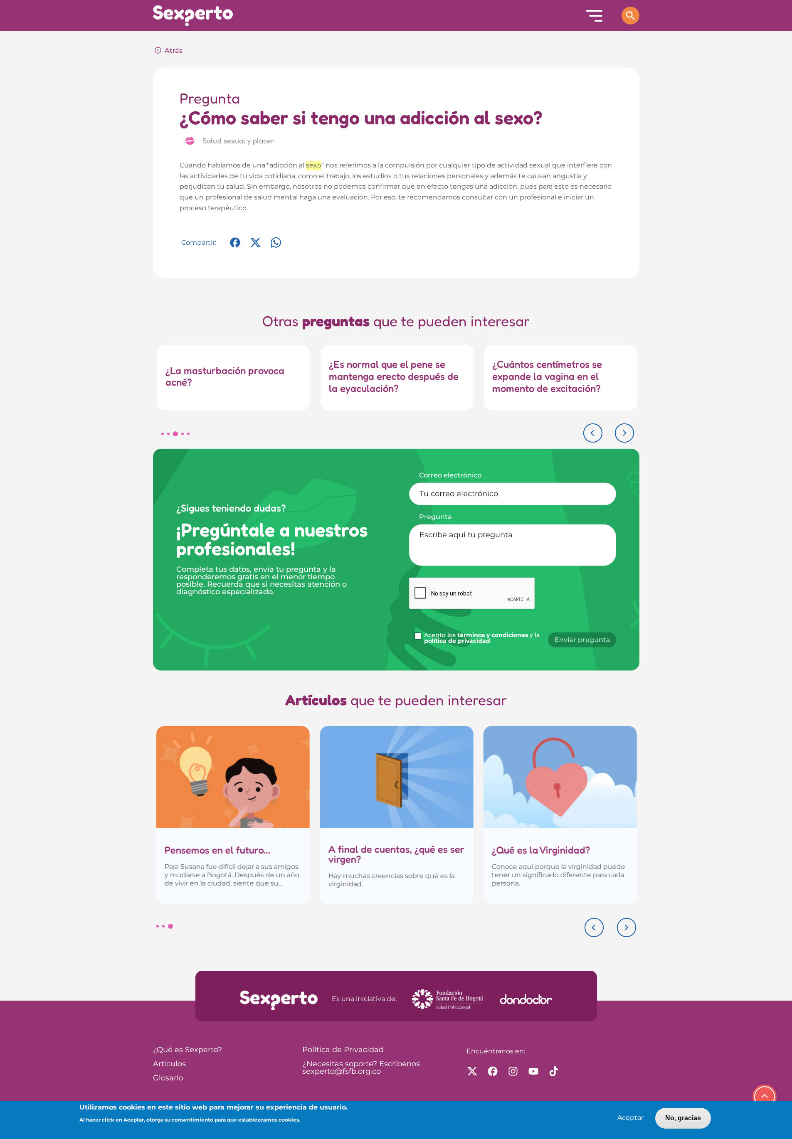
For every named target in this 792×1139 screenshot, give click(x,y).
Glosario (168, 1078)
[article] (232, 815)
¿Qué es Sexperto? (187, 1050)
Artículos (169, 1064)
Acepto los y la (482, 638)
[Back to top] (764, 1096)
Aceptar (630, 1118)
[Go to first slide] (627, 927)
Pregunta (435, 516)
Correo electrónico (450, 475)
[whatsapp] (276, 246)
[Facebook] (235, 246)
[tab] (162, 434)
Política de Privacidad (343, 1050)
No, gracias (683, 1118)
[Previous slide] (593, 433)
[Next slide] (624, 433)
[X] (255, 246)
